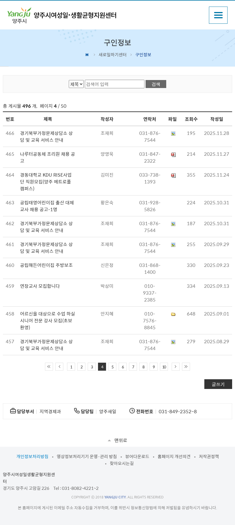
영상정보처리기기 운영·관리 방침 (87, 456)
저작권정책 (209, 456)
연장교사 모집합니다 (40, 285)
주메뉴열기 (218, 15)
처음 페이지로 (49, 367)
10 (164, 367)
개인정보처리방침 (32, 456)
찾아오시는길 (122, 463)
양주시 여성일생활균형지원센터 (61, 15)
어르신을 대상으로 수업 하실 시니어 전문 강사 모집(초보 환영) (47, 320)
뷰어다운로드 (137, 456)
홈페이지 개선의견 (174, 456)
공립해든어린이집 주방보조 (46, 264)
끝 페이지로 (186, 367)
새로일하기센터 (113, 54)
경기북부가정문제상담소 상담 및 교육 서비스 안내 (46, 136)
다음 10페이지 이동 (176, 367)
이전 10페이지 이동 (59, 367)
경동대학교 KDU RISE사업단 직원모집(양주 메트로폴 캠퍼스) (46, 181)
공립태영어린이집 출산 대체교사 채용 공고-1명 (47, 206)
